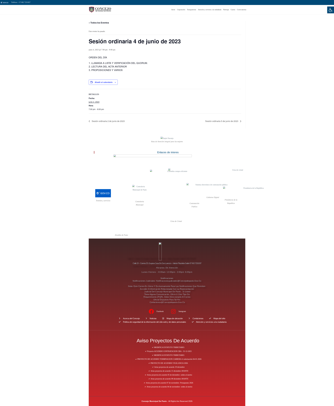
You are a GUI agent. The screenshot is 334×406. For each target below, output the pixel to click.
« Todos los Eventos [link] (99, 22)
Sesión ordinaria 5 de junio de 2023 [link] (222, 121)
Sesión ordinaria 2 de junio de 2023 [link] (108, 121)
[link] (330, 10)
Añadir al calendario (104, 82)
